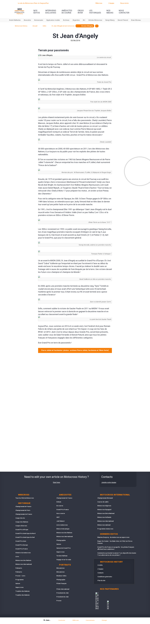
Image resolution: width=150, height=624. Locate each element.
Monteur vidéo (61, 576)
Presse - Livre (20, 576)
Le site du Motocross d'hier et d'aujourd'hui (33, 3)
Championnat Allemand (105, 498)
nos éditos (36, 11)
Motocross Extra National (105, 513)
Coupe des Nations (21, 522)
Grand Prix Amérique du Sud (25, 537)
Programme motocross (105, 529)
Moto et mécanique (62, 529)
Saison (17, 583)
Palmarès (18, 568)
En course (59, 506)
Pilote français (61, 583)
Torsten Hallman (61, 556)
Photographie (61, 540)
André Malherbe (15, 20)
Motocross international (23, 564)
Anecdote (27, 20)
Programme (19, 579)
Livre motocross (62, 525)
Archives (66, 20)
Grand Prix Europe (21, 545)
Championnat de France (23, 506)
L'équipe (111, 3)
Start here (56, 482)
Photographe (60, 579)
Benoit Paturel (123, 20)
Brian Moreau (136, 20)
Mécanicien (60, 568)
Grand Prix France (21, 549)
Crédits (100, 565)
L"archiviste (61, 620)
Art (84, 20)
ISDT (58, 517)
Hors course (60, 513)
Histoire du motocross (23, 552)
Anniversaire (38, 20)
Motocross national (103, 525)
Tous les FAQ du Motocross (24, 498)
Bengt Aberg (110, 20)
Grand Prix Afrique (21, 529)
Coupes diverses (21, 526)
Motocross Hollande (104, 517)
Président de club (62, 593)
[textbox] (96, 26)
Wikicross (98, 3)
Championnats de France (23, 514)
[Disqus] (75, 383)
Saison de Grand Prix (63, 548)
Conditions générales (105, 576)
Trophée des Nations (22, 591)
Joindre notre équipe (108, 482)
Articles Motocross (95, 20)
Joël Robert (60, 521)
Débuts (58, 502)
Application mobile (53, 20)
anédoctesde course (67, 11)
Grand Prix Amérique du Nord (25, 533)
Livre (17, 556)
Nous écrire (124, 3)
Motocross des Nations (23, 560)
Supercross (19, 587)
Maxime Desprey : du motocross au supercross (113, 537)
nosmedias (110, 11)
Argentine (76, 20)
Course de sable (102, 502)
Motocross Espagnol (104, 509)
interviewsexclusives (50, 11)
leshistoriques (95, 11)
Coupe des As (20, 518)
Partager (104, 620)
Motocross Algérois (104, 506)
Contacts (100, 573)
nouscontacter (124, 11)
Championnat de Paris (22, 510)
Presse (58, 600)
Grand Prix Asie (20, 541)
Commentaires (90, 620)
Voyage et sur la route (63, 559)
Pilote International (62, 589)
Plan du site (101, 580)
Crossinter (81, 11)
